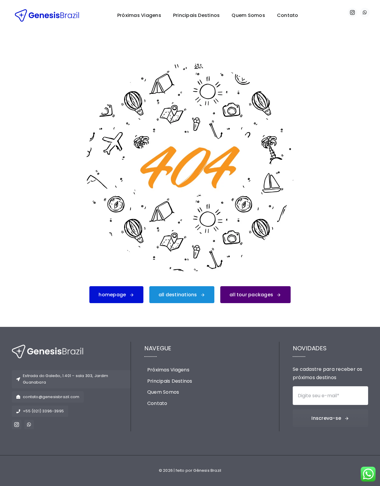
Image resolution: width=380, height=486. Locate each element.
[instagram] (352, 12)
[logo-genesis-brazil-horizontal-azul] (47, 11)
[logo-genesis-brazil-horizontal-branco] (47, 346)
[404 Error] (190, 65)
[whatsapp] (365, 12)
